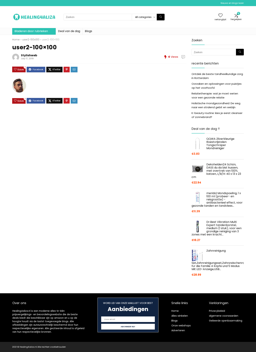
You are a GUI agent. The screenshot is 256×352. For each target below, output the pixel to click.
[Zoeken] (161, 17)
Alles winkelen (179, 315)
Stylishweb (29, 55)
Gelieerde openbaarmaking (225, 320)
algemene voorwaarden (223, 315)
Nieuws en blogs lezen (232, 3)
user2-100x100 (30, 39)
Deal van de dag (69, 31)
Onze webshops (181, 325)
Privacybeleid (217, 311)
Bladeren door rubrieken (31, 31)
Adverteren (178, 330)
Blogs (88, 31)
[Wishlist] (220, 15)
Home (16, 39)
